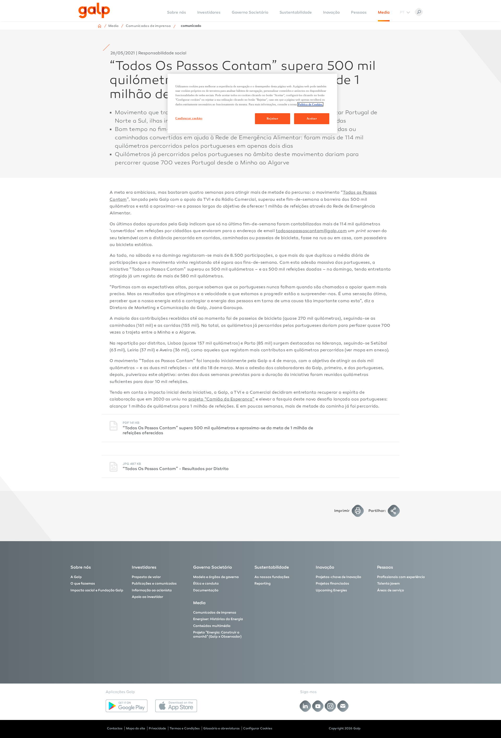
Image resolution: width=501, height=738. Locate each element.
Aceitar (312, 118)
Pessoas (359, 12)
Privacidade (157, 728)
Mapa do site (135, 728)
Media (384, 12)
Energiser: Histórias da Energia (218, 619)
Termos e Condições (185, 728)
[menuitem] (176, 15)
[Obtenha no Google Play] (126, 705)
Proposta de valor (146, 577)
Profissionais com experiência (401, 577)
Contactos (114, 728)
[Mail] (343, 706)
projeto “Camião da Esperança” (221, 399)
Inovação (331, 12)
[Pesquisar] (419, 12)
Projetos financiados (332, 583)
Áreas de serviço (390, 590)
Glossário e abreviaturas (221, 728)
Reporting (262, 583)
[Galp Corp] (94, 10)
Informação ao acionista (152, 590)
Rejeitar (272, 118)
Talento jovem (388, 583)
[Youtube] (318, 706)
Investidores (208, 12)
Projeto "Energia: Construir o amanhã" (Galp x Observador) (217, 634)
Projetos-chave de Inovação (338, 577)
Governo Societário (250, 12)
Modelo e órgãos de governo (216, 577)
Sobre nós (80, 567)
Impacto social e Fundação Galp (96, 590)
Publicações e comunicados (154, 583)
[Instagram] (330, 706)
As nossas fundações (271, 577)
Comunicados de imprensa (214, 612)
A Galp (76, 577)
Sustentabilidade (295, 12)
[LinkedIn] (305, 706)
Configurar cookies (188, 118)
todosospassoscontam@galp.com (311, 231)
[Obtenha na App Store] (176, 705)
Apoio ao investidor (147, 597)
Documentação (205, 590)
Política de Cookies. (310, 104)
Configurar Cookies (257, 728)
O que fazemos (82, 583)
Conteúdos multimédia (211, 626)
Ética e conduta (206, 583)
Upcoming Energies (331, 590)
